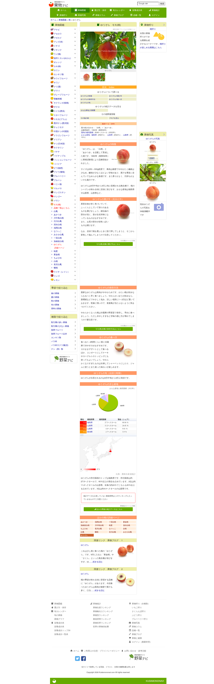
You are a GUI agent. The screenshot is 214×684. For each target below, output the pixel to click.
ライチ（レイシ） (62, 271)
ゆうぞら (58, 244)
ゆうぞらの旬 (85, 102)
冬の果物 (55, 304)
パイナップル (60, 155)
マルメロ (58, 188)
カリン (57, 70)
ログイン (156, 15)
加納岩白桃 (59, 241)
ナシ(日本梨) (59, 143)
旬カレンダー (119, 10)
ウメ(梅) (57, 54)
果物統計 (156, 10)
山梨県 (125, 135)
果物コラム (100, 15)
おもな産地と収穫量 (88, 110)
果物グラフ (59, 618)
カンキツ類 (59, 74)
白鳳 (56, 211)
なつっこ (58, 231)
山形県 (110, 135)
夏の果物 (55, 297)
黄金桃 (57, 254)
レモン (57, 280)
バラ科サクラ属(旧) (59, 345)
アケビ (57, 29)
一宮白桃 (58, 237)
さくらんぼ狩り (139, 611)
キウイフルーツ (61, 78)
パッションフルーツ (63, 159)
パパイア (58, 163)
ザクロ (57, 106)
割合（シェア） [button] (124, 419)
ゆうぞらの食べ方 (115, 99)
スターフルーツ (61, 115)
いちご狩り (137, 607)
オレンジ (58, 62)
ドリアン (58, 139)
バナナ (57, 151)
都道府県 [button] (90, 419)
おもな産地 (85, 135)
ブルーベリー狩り (140, 618)
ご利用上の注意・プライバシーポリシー (102, 650)
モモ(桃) (57, 204)
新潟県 (90, 432)
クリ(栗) (57, 86)
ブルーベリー (60, 176)
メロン (57, 200)
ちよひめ (58, 257)
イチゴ (57, 45)
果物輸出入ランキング (103, 611)
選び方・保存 (100, 10)
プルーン (58, 180)
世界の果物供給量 (101, 626)
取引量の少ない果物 (60, 326)
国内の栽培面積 (87, 132)
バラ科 (54, 341)
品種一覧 (137, 15)
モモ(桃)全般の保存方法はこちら (108, 329)
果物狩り (63, 15)
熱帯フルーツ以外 (59, 333)
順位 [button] (82, 419)
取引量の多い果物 (59, 322)
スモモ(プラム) (60, 119)
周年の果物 (56, 308)
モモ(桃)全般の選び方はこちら (108, 244)
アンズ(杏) (58, 41)
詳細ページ (59, 247)
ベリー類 (58, 184)
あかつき (58, 214)
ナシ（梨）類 (57, 349)
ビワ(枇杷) (58, 168)
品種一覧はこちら (62, 207)
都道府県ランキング (102, 618)
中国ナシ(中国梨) (61, 131)
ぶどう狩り (137, 615)
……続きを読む (96, 561)
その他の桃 (85, 118)
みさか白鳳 (59, 234)
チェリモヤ (59, 127)
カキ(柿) (57, 66)
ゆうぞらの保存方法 (88, 99)
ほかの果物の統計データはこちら (109, 509)
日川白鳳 (58, 221)
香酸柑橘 (58, 98)
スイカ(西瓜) (59, 111)
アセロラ (58, 33)
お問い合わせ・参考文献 (135, 650)
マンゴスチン (60, 192)
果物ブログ (119, 15)
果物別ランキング (101, 615)
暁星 (56, 251)
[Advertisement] (107, 266)
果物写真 (82, 15)
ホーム (63, 10)
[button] (81, 435)
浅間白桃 (58, 227)
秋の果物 (55, 300)
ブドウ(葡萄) (59, 171)
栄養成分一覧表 (61, 634)
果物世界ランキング (102, 622)
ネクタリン (59, 147)
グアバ (57, 90)
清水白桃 (58, 224)
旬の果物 (58, 615)
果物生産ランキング (102, 607)
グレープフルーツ (62, 94)
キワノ (57, 82)
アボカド (58, 37)
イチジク (58, 49)
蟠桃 (56, 267)
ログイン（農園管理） (142, 641)
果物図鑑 (82, 10)
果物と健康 (137, 638)
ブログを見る (114, 118)
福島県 (94, 135)
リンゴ (57, 275)
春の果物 (55, 293)
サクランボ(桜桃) (61, 102)
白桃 (56, 261)
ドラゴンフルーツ (62, 135)
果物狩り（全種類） (141, 603)
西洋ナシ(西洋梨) (61, 123)
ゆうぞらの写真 (153, 138)
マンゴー (58, 196)
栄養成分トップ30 (62, 630)
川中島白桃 (59, 217)
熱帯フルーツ (57, 330)
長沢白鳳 (58, 264)
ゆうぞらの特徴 (86, 96)
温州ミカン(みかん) (62, 58)
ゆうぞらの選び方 (115, 96)
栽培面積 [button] (102, 419)
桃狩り (153, 29)
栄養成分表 (137, 10)
